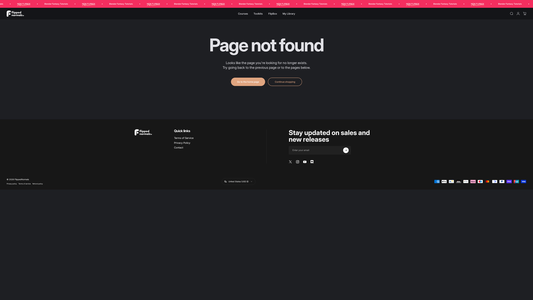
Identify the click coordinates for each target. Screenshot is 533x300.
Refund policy (37, 184)
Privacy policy (12, 184)
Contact (178, 147)
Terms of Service (183, 138)
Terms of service (24, 184)
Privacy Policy (182, 142)
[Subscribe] (346, 150)
